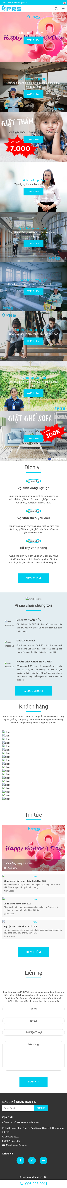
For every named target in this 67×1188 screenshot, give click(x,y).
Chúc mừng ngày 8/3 (33, 32)
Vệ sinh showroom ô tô (33, 228)
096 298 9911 (7, 3)
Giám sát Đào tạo (33, 377)
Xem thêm (33, 40)
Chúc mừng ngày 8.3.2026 (18, 863)
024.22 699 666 (12, 1141)
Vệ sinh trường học (33, 280)
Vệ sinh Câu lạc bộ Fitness (33, 329)
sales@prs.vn (21, 3)
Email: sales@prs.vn (16, 1145)
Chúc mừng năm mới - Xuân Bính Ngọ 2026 (25, 881)
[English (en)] (64, 3)
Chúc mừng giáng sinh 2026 (17, 904)
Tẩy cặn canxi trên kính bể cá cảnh (20, 926)
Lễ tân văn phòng (34, 180)
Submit (33, 1081)
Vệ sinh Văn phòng (33, 78)
